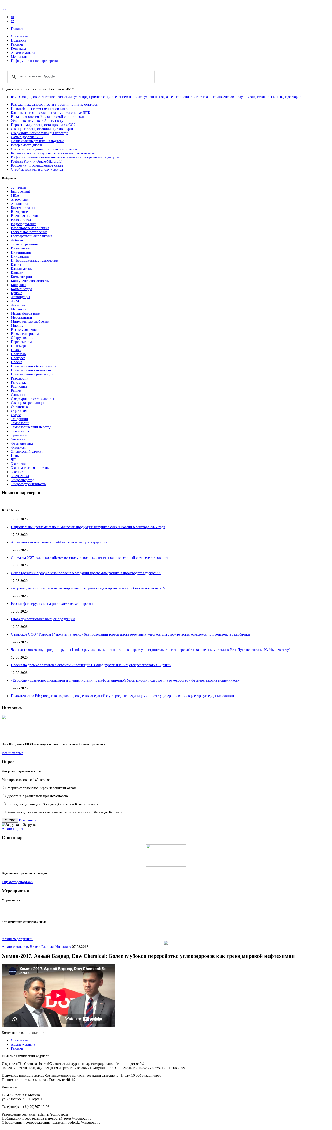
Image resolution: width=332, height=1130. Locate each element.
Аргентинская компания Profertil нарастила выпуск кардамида (59, 542)
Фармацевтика (22, 443)
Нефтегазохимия (24, 329)
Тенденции (19, 419)
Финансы (18, 447)
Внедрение (19, 212)
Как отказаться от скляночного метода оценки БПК (50, 112)
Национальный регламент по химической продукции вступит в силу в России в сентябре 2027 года (88, 527)
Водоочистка (21, 220)
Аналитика (19, 203)
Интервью (63, 946)
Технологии (20, 423)
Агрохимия (19, 199)
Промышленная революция (32, 374)
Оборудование (22, 338)
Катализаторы (22, 268)
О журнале (19, 36)
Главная (17, 28)
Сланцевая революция (28, 403)
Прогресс (18, 358)
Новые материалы (25, 334)
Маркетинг (19, 309)
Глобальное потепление (29, 232)
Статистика (20, 407)
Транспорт (19, 435)
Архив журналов (15, 946)
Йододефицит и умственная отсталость (41, 108)
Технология (20, 431)
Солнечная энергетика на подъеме (37, 141)
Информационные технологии (34, 260)
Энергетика (20, 476)
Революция (19, 378)
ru (12, 17)
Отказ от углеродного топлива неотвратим (44, 149)
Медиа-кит (19, 56)
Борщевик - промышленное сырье (37, 165)
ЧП (13, 459)
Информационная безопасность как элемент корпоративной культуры (65, 157)
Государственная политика (31, 236)
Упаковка (18, 439)
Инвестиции (20, 248)
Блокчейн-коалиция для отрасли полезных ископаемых (53, 153)
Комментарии (21, 277)
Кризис (16, 293)
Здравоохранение (24, 244)
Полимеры (19, 346)
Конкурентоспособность (30, 281)
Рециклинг (19, 386)
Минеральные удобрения (30, 321)
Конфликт (18, 285)
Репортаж (18, 382)
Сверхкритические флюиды (32, 399)
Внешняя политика (25, 216)
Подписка (18, 40)
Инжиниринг (21, 252)
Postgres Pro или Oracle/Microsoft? (36, 161)
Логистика (19, 305)
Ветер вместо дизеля (26, 145)
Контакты (18, 48)
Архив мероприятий (17, 939)
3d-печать (18, 187)
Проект (16, 362)
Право (16, 350)
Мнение (17, 325)
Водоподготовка (23, 224)
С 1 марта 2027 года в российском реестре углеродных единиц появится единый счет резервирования (89, 557)
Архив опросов (14, 829)
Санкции (18, 394)
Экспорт (17, 472)
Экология (18, 464)
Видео (35, 946)
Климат (17, 273)
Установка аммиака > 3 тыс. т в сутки (40, 121)
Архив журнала (23, 52)
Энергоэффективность (28, 484)
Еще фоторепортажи (17, 882)
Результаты (27, 820)
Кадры (16, 264)
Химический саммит (27, 451)
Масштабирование (25, 313)
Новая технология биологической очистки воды (48, 117)
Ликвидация (20, 297)
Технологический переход (31, 427)
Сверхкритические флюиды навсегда (39, 133)
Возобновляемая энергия (30, 228)
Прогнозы (18, 354)
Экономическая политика (30, 468)
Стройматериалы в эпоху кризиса (37, 169)
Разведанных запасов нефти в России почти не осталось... (55, 104)
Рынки (16, 390)
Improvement (20, 191)
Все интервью (12, 753)
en (12, 21)
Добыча (17, 240)
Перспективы (21, 342)
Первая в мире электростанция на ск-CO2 (43, 125)
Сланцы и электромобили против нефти (42, 129)
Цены (15, 455)
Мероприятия (21, 317)
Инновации (20, 256)
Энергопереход (22, 480)
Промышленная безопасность (33, 366)
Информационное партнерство (35, 61)
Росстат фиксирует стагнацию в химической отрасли (52, 604)
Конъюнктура (21, 289)
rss (4, 9)
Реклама (17, 44)
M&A (15, 195)
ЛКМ (15, 301)
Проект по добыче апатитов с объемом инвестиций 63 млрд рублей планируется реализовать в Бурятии (91, 665)
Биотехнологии (23, 208)
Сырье (16, 415)
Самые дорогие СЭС (27, 137)
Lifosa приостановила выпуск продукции (43, 619)
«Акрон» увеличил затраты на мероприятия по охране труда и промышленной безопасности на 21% (88, 588)
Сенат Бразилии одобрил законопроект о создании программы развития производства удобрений (86, 573)
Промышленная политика (31, 370)
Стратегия (19, 411)
